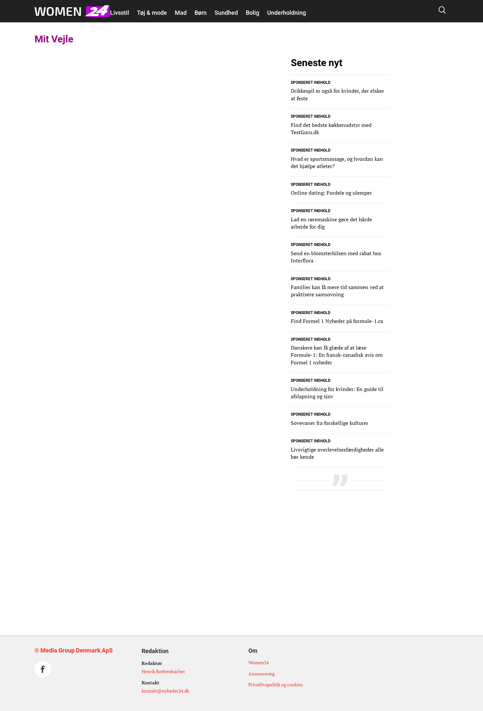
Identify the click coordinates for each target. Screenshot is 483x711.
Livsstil (119, 12)
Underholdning (286, 12)
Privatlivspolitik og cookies (275, 684)
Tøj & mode (152, 12)
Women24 (258, 662)
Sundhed (226, 12)
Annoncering (261, 674)
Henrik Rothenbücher (163, 671)
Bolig (252, 12)
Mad (181, 12)
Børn (201, 12)
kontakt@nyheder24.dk (165, 691)
